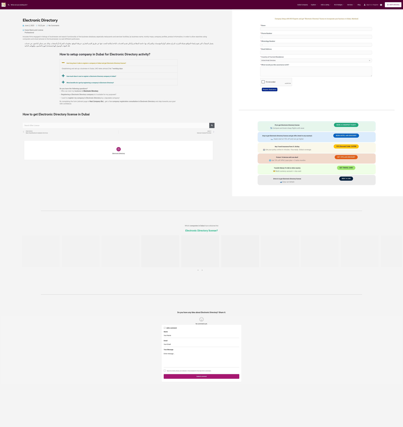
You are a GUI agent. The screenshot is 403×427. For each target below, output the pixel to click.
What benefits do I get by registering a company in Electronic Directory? (90, 83)
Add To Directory (394, 4)
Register (375, 5)
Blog (359, 5)
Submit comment (201, 376)
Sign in (368, 5)
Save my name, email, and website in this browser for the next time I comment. (189, 371)
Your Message (168, 349)
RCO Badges (338, 5)
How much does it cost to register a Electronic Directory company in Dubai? (91, 76)
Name (166, 332)
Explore (313, 5)
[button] (118, 62)
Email (165, 340)
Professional (29, 33)
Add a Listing (325, 5)
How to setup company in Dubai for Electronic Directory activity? (105, 54)
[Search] (212, 125)
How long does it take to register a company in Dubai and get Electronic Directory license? (96, 63)
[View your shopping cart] (381, 5)
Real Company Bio (96, 101)
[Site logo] (4, 5)
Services (350, 5)
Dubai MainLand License (34, 30)
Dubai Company (302, 5)
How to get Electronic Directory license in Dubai (56, 114)
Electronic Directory (91, 91)
